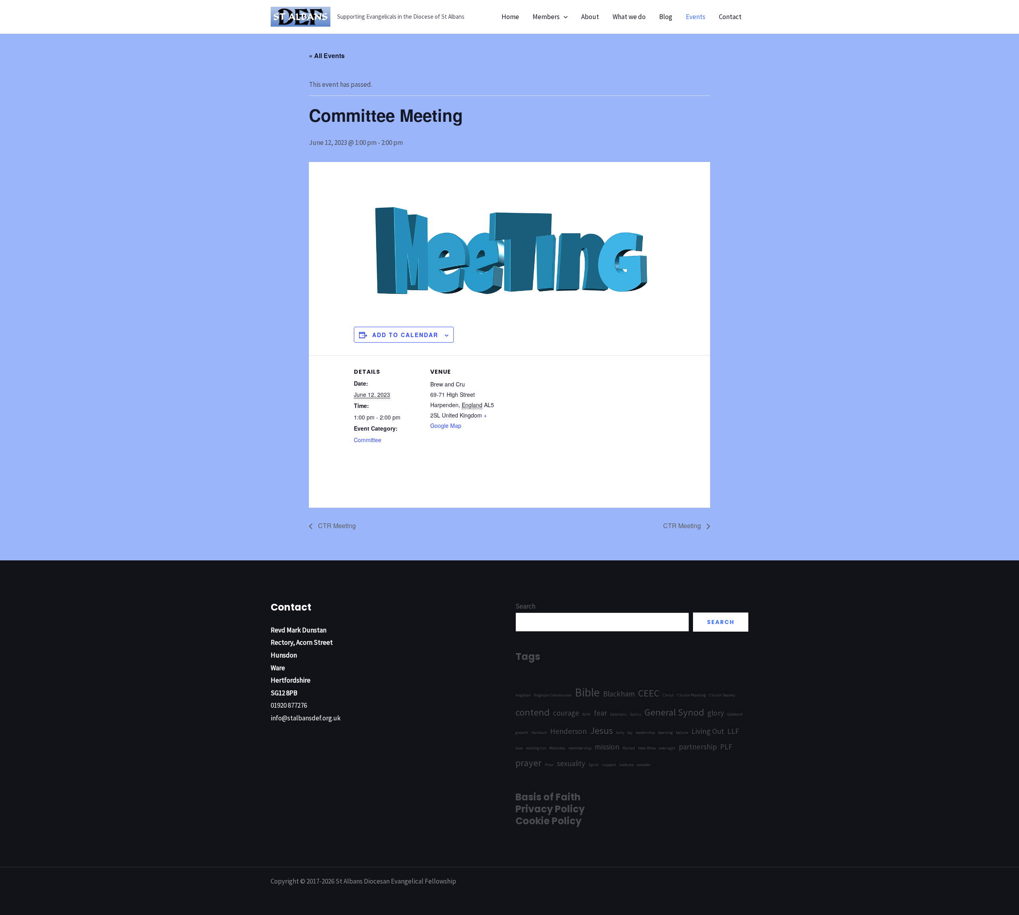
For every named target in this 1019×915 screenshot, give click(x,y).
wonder (643, 764)
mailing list (536, 748)
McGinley (557, 748)
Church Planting (691, 695)
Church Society (722, 695)
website (626, 764)
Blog (665, 16)
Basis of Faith (548, 797)
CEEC (649, 693)
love (519, 748)
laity (620, 732)
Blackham (619, 693)
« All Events (327, 55)
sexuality (571, 763)
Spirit (593, 764)
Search (720, 622)
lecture (682, 732)
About (590, 16)
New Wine (647, 748)
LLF (733, 731)
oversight (667, 748)
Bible (587, 692)
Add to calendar (405, 335)
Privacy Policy (550, 809)
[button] (564, 17)
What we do (629, 16)
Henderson (568, 731)
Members (546, 16)
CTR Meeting (336, 525)
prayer (528, 763)
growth (521, 732)
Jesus (601, 730)
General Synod (674, 712)
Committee (367, 440)
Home (510, 16)
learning (665, 732)
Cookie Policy (548, 820)
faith (586, 714)
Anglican (523, 695)
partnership (698, 746)
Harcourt (539, 732)
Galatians (618, 714)
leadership (645, 732)
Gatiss (635, 714)
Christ (668, 695)
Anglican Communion (553, 695)
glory (715, 713)
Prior (549, 764)
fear (600, 713)
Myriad (629, 748)
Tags (527, 656)
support (609, 764)
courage (566, 713)
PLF (726, 746)
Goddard (734, 714)
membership (579, 748)
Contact (730, 16)
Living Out (707, 731)
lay (629, 732)
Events (695, 16)
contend (532, 712)
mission (607, 746)
